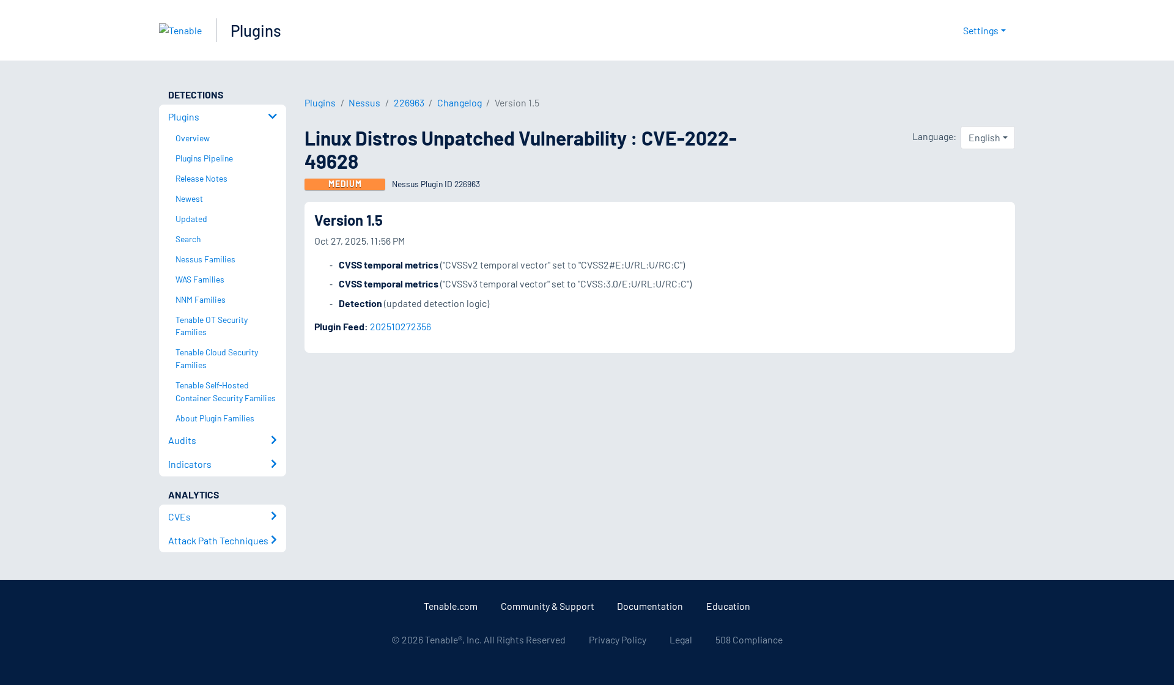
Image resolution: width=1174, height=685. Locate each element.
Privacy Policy (617, 639)
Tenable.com (451, 606)
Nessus (364, 102)
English (984, 137)
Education (728, 606)
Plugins (256, 30)
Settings (981, 30)
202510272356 (400, 326)
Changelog (459, 102)
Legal (681, 639)
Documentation (650, 606)
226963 (409, 102)
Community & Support (547, 606)
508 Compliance (749, 639)
